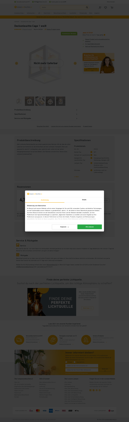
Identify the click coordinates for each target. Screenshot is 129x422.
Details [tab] (84, 199)
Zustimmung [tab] (45, 200)
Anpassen (63, 227)
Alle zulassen (90, 227)
